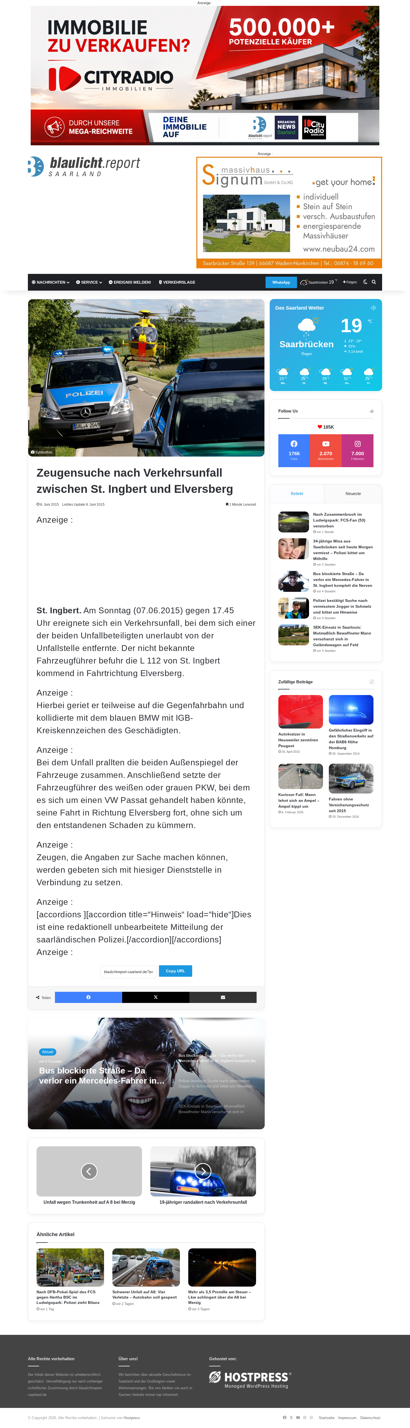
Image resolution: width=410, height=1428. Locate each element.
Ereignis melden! (132, 282)
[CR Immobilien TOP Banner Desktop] (205, 75)
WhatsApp (281, 282)
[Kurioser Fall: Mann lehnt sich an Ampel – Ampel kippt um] (300, 776)
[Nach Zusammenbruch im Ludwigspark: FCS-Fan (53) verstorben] (293, 522)
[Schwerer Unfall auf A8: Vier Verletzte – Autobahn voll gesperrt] (146, 1267)
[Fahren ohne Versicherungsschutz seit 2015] (351, 778)
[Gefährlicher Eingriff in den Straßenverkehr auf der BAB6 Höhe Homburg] (351, 710)
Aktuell (47, 1052)
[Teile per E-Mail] (223, 997)
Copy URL (175, 971)
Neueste (353, 493)
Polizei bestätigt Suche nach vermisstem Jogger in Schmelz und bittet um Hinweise (100, 1076)
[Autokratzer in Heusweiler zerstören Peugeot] (300, 712)
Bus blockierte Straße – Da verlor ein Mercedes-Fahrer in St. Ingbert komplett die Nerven (342, 579)
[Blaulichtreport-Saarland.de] (84, 166)
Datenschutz (370, 1418)
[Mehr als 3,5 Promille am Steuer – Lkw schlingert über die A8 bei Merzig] (222, 1267)
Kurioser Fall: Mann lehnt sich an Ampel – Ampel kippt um (298, 800)
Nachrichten (50, 282)
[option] (146, 1073)
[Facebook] (88, 997)
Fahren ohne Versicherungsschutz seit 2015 (349, 805)
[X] (155, 997)
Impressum (347, 1418)
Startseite (326, 1418)
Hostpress (132, 1418)
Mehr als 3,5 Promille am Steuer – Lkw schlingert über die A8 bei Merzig (219, 1297)
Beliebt (297, 493)
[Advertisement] (146, 565)
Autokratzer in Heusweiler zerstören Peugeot (298, 740)
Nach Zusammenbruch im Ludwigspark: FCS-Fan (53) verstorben (339, 520)
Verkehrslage (178, 282)
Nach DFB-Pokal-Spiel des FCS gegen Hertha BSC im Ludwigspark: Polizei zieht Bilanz (68, 1297)
